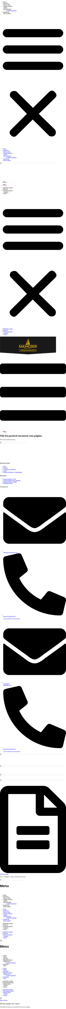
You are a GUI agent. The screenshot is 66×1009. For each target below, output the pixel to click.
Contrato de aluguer (11, 10)
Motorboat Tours (6, 964)
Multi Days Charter (8, 981)
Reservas (5, 189)
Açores (5, 193)
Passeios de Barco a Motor (7, 12)
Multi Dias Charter (8, 187)
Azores (5, 986)
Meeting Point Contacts (6, 984)
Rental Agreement (11, 962)
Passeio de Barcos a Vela (6, 4)
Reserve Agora (3, 1000)
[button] (33, 81)
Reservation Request (8, 982)
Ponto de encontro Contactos (7, 191)
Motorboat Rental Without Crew (7, 960)
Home (4, 2)
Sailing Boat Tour (5, 957)
